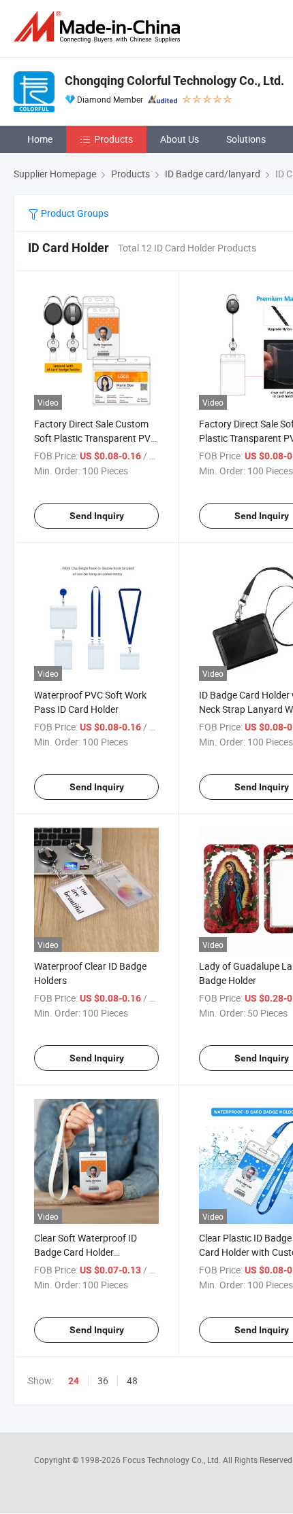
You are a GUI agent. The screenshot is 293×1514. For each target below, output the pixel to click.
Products (113, 139)
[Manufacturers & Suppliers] (99, 27)
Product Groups (73, 213)
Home (39, 139)
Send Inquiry (97, 515)
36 (102, 1380)
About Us (179, 139)
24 (73, 1380)
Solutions (246, 139)
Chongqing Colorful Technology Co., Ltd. (174, 80)
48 (132, 1380)
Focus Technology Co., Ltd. (173, 1459)
